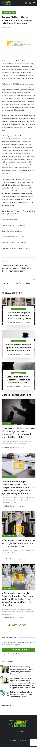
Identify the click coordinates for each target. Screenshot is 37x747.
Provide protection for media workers (18, 283)
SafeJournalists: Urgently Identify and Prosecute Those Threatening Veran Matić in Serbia (18, 315)
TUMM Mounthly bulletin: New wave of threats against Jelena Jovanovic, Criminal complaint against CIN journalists (18, 433)
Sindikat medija (14, 322)
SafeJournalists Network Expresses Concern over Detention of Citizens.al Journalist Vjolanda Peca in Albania (18, 379)
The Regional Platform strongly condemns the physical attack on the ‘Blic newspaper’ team (17, 268)
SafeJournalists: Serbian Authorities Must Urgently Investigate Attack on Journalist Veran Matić (18, 543)
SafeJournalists (9, 12)
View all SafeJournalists (17, 625)
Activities (6, 423)
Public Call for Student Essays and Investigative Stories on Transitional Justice (22, 694)
